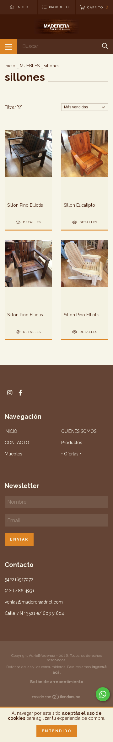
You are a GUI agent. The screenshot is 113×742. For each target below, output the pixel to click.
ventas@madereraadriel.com (34, 601)
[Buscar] (105, 45)
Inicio (10, 65)
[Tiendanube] (56, 697)
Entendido (57, 731)
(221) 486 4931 (19, 590)
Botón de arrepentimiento (56, 682)
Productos (71, 442)
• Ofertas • (71, 453)
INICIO (11, 431)
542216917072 (19, 579)
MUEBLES (30, 65)
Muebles (13, 453)
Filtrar (11, 107)
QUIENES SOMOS (78, 431)
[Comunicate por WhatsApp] (103, 694)
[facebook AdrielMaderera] (20, 392)
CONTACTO (17, 442)
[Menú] (8, 46)
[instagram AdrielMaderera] (10, 392)
